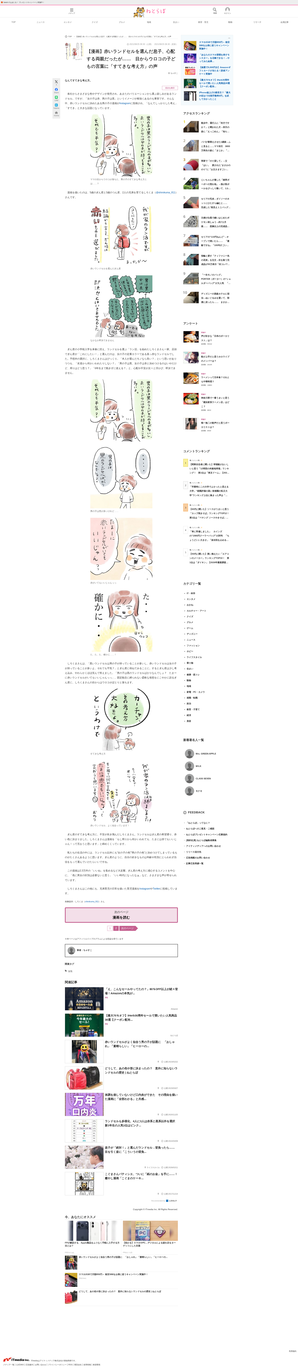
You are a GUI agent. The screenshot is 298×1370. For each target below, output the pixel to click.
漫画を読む (121, 917)
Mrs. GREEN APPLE (206, 753)
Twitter (156, 888)
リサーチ (257, 22)
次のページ (127, 928)
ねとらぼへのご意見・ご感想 (198, 828)
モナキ (199, 791)
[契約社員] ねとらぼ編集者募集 (200, 840)
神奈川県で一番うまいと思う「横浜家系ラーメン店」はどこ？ (215, 402)
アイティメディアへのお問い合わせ (202, 846)
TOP (13, 22)
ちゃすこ (174, 73)
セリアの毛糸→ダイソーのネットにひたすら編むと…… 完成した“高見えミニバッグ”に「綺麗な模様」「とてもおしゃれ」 (215, 207)
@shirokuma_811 (165, 192)
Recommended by (158, 1201)
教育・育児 (203, 22)
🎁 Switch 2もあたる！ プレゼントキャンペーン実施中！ (22, 2)
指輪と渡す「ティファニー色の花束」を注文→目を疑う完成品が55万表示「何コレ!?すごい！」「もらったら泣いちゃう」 (215, 264)
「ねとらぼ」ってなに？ (196, 823)
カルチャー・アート (196, 610)
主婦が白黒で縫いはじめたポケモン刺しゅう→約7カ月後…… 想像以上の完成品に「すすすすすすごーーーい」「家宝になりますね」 (215, 226)
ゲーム (190, 628)
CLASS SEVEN (203, 778)
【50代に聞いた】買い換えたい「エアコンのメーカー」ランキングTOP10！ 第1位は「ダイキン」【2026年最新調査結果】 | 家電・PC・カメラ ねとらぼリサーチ (209, 562)
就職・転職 (192, 697)
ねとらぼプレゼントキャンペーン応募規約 (205, 834)
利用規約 (292, 1351)
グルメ (122, 22)
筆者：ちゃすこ (84, 950)
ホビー (190, 651)
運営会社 (78, 1365)
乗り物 (190, 663)
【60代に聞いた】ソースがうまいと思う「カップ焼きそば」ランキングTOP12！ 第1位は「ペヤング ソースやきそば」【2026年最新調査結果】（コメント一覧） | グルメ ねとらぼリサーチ (210, 517)
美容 (189, 721)
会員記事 (284, 22)
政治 (189, 703)
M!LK (198, 766)
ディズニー (192, 634)
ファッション (193, 645)
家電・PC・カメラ (196, 692)
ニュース (41, 22)
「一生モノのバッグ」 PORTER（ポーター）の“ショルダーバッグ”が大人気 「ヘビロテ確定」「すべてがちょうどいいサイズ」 (216, 283)
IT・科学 (191, 593)
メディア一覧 (9, 1365)
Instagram (125, 103)
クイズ (95, 22)
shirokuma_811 (92, 901)
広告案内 (30, 1365)
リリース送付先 (192, 852)
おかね (190, 605)
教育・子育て (193, 709)
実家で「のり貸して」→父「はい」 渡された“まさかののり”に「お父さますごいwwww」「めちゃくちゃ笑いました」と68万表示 (215, 169)
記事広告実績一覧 (193, 863)
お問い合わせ (41, 1365)
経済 (189, 715)
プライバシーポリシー (57, 1365)
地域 (149, 22)
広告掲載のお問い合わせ (196, 857)
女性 (70, 971)
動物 (230, 22)
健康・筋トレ (193, 674)
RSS (70, 1365)
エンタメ (68, 22)
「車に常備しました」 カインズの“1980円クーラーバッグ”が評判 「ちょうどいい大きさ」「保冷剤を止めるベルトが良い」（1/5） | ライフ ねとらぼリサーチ (209, 540)
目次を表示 (170, 88)
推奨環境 (96, 1365)
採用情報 (87, 1365)
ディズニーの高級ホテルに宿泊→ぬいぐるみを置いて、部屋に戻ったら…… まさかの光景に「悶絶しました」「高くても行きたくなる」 (215, 302)
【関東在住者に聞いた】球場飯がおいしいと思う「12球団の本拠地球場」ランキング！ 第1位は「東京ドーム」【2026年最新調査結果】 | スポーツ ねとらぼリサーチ (209, 473)
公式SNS (20, 1365)
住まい (176, 22)
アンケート (190, 323)
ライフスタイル (194, 657)
